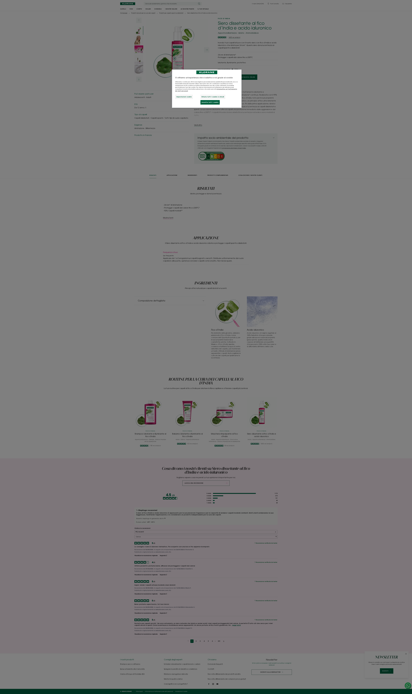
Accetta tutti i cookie (210, 102)
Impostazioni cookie (184, 97)
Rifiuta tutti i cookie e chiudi (213, 97)
